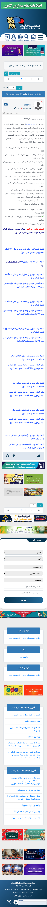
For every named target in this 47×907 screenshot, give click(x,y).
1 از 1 (23, 79)
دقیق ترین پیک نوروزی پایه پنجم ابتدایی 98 (23, 675)
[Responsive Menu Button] (40, 37)
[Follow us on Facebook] (16, 903)
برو (19, 88)
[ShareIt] (6, 74)
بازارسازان (17, 896)
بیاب (23, 600)
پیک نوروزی (30, 124)
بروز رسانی (14, 73)
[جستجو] (26, 37)
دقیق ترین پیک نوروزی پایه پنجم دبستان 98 (23, 638)
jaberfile (27, 105)
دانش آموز (23, 657)
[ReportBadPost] (7, 456)
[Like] (39, 456)
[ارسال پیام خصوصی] (6, 105)
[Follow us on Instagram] (9, 903)
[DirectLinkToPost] (13, 456)
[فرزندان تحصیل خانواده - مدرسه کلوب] (23, 22)
